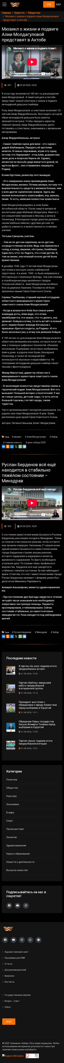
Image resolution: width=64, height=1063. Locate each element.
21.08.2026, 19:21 (29, 748)
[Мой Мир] (12, 446)
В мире (10, 812)
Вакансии (9, 976)
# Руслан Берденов (21, 632)
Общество (12, 787)
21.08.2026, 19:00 (29, 732)
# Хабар (54, 437)
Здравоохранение (16, 845)
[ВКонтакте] (3, 446)
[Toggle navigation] (4, 4)
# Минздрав (41, 632)
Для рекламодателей (15, 970)
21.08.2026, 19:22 (29, 674)
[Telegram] (24, 446)
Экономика (12, 804)
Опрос (8, 1007)
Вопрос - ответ (12, 1001)
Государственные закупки (18, 995)
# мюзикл (16, 437)
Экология (11, 837)
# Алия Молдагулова (35, 437)
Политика (11, 779)
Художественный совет (17, 952)
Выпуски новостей (17, 870)
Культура (11, 796)
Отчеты (8, 964)
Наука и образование (18, 853)
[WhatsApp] (20, 446)
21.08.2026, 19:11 (29, 712)
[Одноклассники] (8, 446)
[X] (16, 446)
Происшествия (15, 829)
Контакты (9, 982)
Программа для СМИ (15, 958)
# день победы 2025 (36, 442)
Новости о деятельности (20, 862)
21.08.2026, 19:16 (29, 693)
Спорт (9, 820)
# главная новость (12, 442)
